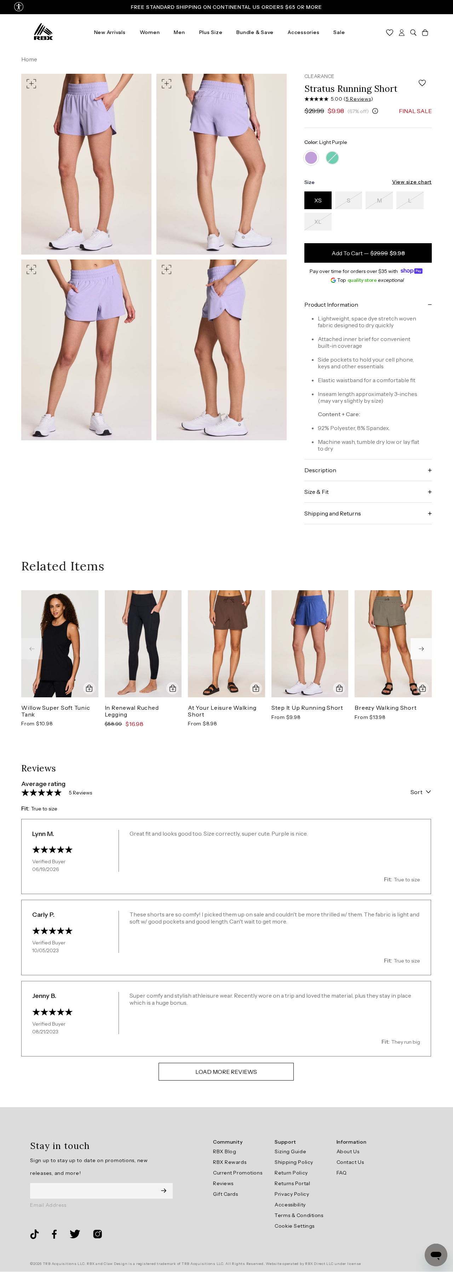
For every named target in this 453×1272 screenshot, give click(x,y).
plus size (211, 32)
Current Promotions (237, 1173)
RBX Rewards (229, 1162)
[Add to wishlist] (422, 83)
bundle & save (255, 32)
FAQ (342, 1173)
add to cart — (368, 253)
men (179, 32)
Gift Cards (225, 1194)
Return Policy (291, 1173)
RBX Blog (224, 1151)
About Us (348, 1151)
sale (339, 32)
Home (29, 59)
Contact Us (350, 1162)
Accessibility (290, 1204)
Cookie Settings (294, 1226)
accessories (303, 32)
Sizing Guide (290, 1151)
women (150, 32)
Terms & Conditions (299, 1215)
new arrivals (110, 32)
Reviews (223, 1183)
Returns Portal (292, 1183)
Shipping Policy (294, 1162)
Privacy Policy (292, 1194)
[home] (43, 32)
